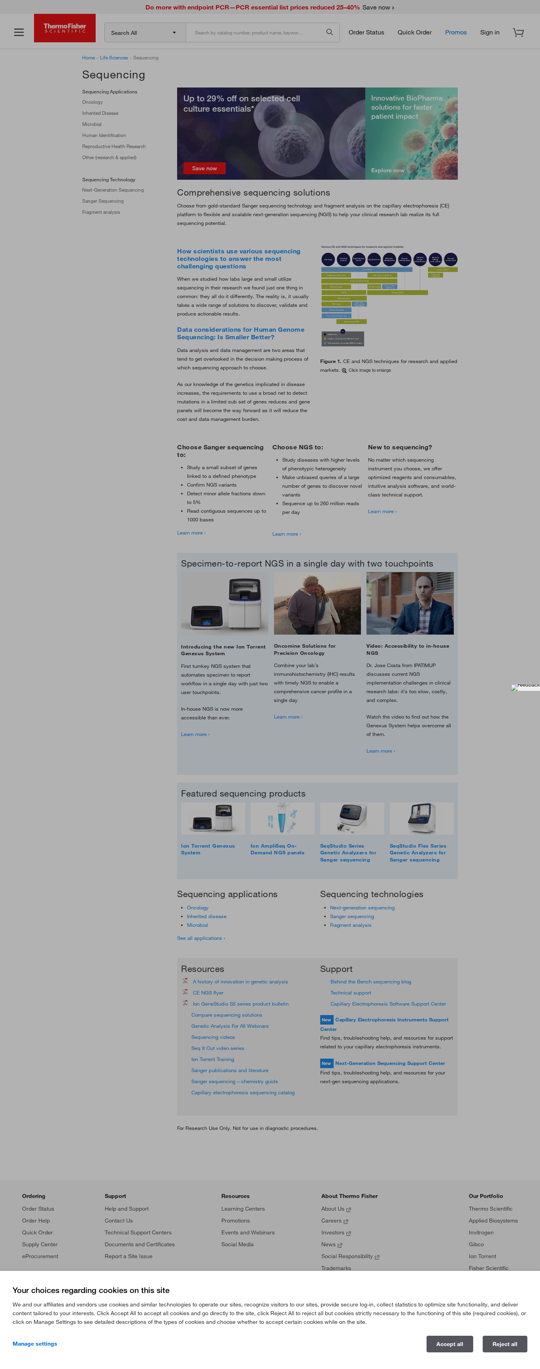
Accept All (449, 1344)
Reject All (505, 1344)
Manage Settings (35, 1343)
